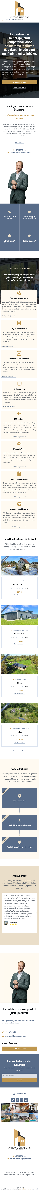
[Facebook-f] (17, 1100)
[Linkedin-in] (26, 1100)
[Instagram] (21, 1100)
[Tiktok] (13, 1100)
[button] (37, 19)
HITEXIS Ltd (34, 1189)
